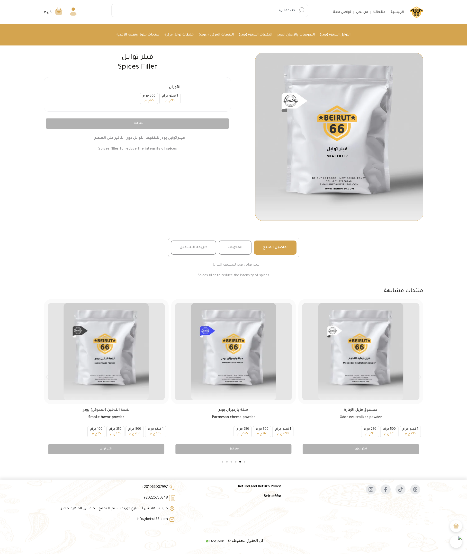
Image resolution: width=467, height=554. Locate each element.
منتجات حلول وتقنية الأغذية (138, 35)
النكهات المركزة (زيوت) (216, 35)
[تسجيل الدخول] (73, 12)
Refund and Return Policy (259, 487)
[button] (47, 377)
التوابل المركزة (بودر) (335, 35)
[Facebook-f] (386, 489)
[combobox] (209, 10)
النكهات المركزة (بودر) (255, 35)
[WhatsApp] (456, 542)
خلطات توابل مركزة (179, 35)
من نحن (362, 12)
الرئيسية (397, 12)
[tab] (275, 248)
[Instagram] (371, 489)
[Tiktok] (400, 489)
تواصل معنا (342, 12)
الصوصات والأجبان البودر (296, 35)
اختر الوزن (138, 123)
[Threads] (415, 489)
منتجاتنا (379, 12)
